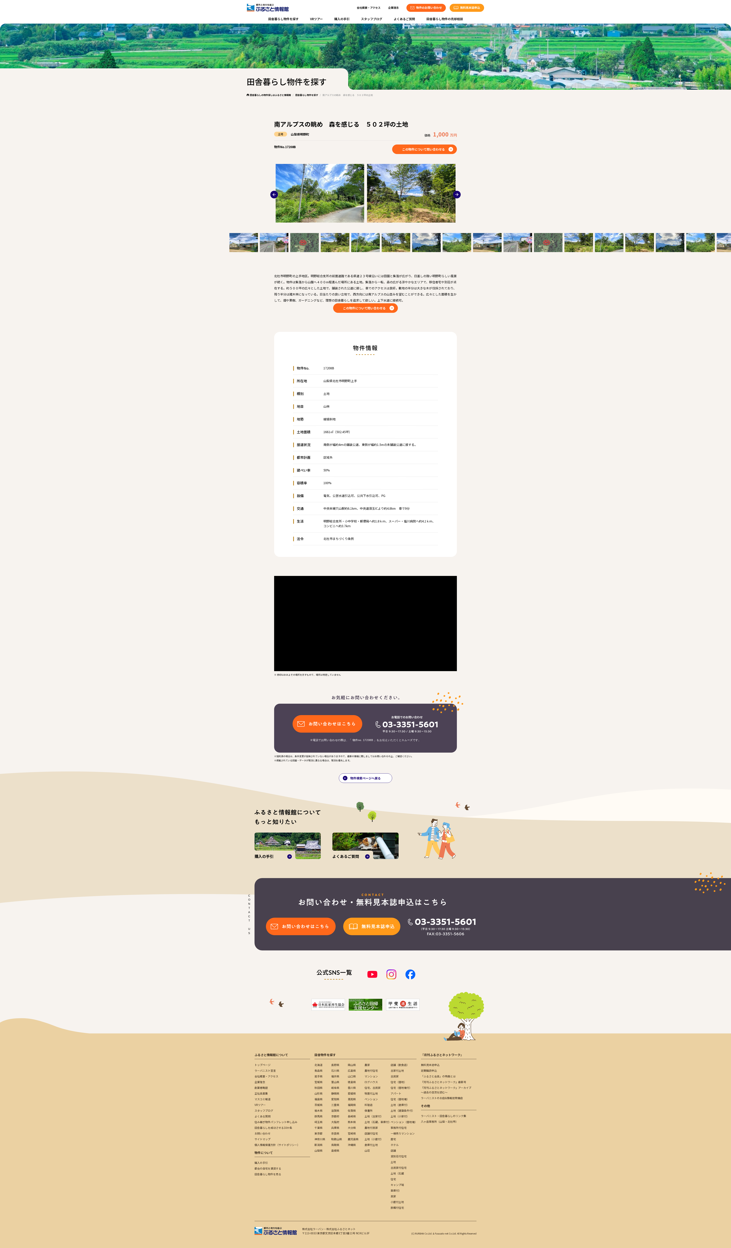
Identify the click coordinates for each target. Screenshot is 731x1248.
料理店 (369, 1105)
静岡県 (335, 1093)
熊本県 (352, 1122)
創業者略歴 (261, 1088)
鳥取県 (335, 1145)
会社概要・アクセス (369, 8)
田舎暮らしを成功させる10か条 (273, 1128)
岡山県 (352, 1065)
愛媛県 (352, 1093)
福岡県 (352, 1105)
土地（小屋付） (374, 1139)
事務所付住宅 (399, 1128)
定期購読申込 (429, 1070)
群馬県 (318, 1116)
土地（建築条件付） (403, 1110)
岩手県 (318, 1076)
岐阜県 (335, 1088)
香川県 (352, 1088)
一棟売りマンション (403, 1133)
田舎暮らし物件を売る (268, 1174)
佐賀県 (352, 1110)
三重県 (335, 1105)
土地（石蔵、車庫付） (378, 1122)
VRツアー (316, 19)
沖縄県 (352, 1145)
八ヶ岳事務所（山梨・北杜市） (439, 1121)
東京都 (318, 1133)
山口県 (352, 1076)
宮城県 (318, 1082)
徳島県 (352, 1082)
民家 (393, 1196)
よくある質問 (263, 1116)
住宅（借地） (399, 1082)
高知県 (352, 1099)
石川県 (335, 1070)
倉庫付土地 (371, 1145)
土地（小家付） (400, 1116)
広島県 (352, 1070)
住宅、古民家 (373, 1088)
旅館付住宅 (397, 1208)
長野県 (335, 1065)
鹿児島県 (353, 1139)
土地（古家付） (374, 1116)
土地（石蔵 (397, 1173)
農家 (367, 1065)
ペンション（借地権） (404, 1122)
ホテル (395, 1145)
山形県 (318, 1093)
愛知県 (335, 1099)
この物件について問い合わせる (423, 149)
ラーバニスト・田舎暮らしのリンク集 (443, 1116)
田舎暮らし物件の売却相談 (444, 19)
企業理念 (393, 8)
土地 (393, 1162)
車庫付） (396, 1190)
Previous (274, 194)
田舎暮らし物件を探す (283, 19)
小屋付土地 (397, 1202)
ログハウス (371, 1082)
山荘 (367, 1150)
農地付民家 (371, 1128)
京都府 (335, 1116)
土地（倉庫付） (400, 1105)
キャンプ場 (397, 1185)
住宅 (393, 1179)
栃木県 (318, 1110)
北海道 (318, 1065)
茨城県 (318, 1105)
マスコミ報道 (263, 1099)
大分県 (352, 1128)
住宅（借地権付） (401, 1088)
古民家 (395, 1076)
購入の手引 (342, 19)
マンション (371, 1076)
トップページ (263, 1065)
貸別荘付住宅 (399, 1156)
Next (457, 194)
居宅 (393, 1139)
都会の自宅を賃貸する (268, 1168)
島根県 (335, 1150)
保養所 (369, 1110)
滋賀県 (335, 1110)
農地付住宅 (371, 1070)
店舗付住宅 (371, 1133)
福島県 (318, 1099)
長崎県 (352, 1116)
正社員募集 (261, 1093)
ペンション (371, 1099)
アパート (396, 1093)
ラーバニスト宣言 (265, 1070)
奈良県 (335, 1133)
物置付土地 (371, 1093)
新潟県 (318, 1145)
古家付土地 (397, 1070)
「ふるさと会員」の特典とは (438, 1076)
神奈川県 (319, 1139)
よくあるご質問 (404, 19)
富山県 (335, 1082)
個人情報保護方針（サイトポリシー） (277, 1145)
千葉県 (318, 1128)
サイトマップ (263, 1139)
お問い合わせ (263, 1133)
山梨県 (318, 1150)
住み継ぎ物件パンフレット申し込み (276, 1122)
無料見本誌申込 (430, 1065)
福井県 (335, 1076)
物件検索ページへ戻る (365, 778)
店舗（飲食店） (400, 1065)
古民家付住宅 (399, 1168)
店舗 (393, 1150)
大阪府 (335, 1122)
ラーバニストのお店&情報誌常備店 (442, 1098)
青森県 (318, 1070)
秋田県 (318, 1088)
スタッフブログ (371, 19)
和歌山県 (336, 1139)
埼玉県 (318, 1122)
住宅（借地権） (400, 1099)
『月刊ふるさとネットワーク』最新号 (443, 1082)
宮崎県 (352, 1133)
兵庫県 (335, 1128)
